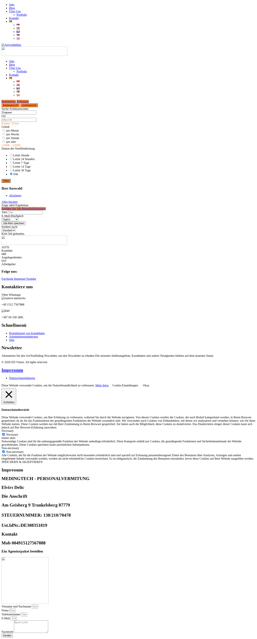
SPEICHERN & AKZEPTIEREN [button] (22, 462)
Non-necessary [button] (10, 448)
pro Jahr (11, 141)
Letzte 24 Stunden (24, 159)
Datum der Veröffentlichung (18, 148)
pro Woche (12, 134)
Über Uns (15, 11)
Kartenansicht (10, 105)
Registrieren (9, 101)
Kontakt (14, 18)
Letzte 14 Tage (22, 166)
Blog (12, 8)
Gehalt (5, 126)
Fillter (6, 180)
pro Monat (12, 130)
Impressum (12, 370)
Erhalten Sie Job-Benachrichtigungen (24, 208)
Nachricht (8, 631)
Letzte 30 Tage (22, 170)
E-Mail (6, 618)
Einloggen (23, 101)
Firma (5, 610)
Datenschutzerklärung (22, 378)
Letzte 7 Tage (21, 162)
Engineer (15, 195)
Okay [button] (146, 385)
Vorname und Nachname (17, 606)
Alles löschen (9, 201)
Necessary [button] (8, 430)
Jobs (11, 4)
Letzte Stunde (21, 155)
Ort (3, 116)
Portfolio (22, 14)
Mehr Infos (102, 385)
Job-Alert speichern (13, 223)
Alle (15, 174)
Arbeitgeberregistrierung (23, 336)
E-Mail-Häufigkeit (12, 216)
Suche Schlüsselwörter (15, 108)
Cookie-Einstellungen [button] (125, 385)
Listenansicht (29, 105)
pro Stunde (12, 138)
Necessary (12, 434)
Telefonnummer (11, 614)
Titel (4, 212)
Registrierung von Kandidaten (27, 333)
